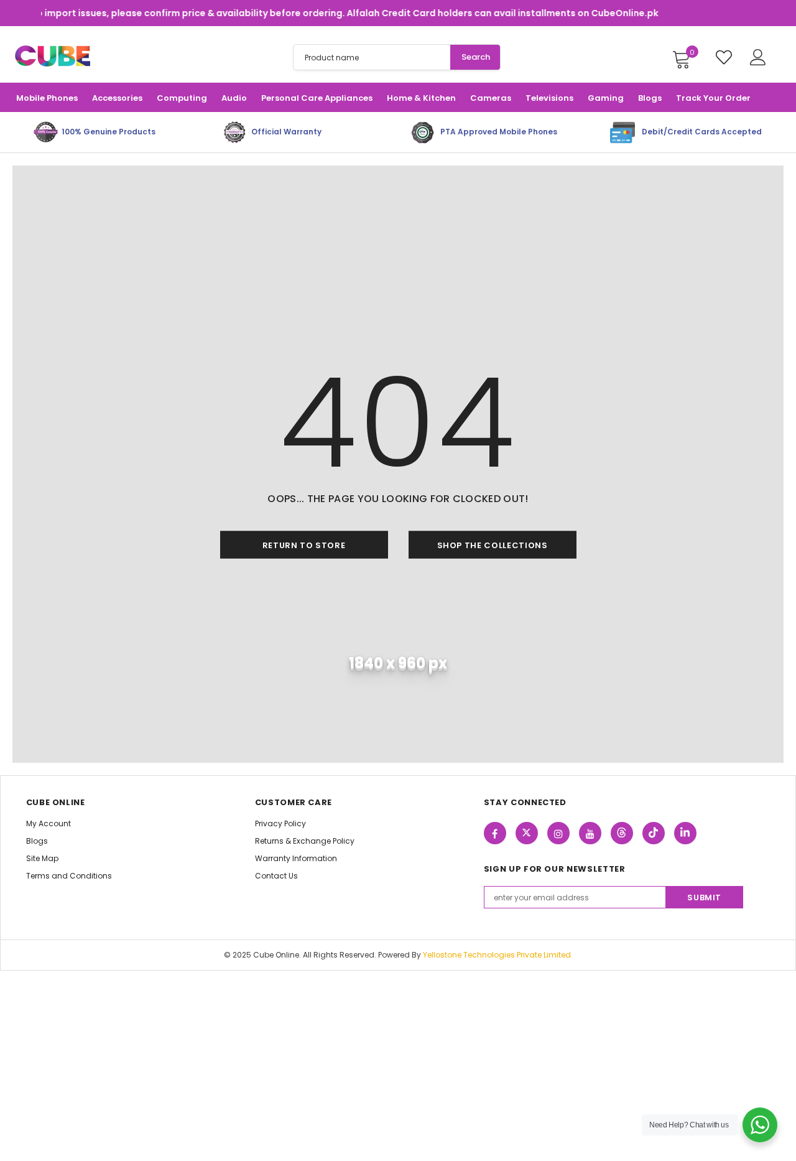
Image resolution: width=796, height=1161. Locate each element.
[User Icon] (758, 57)
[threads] (622, 833)
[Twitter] (527, 833)
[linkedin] (685, 833)
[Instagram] (558, 833)
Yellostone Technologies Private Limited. (498, 954)
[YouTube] (590, 833)
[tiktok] (653, 833)
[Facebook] (495, 833)
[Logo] (52, 56)
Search (475, 57)
